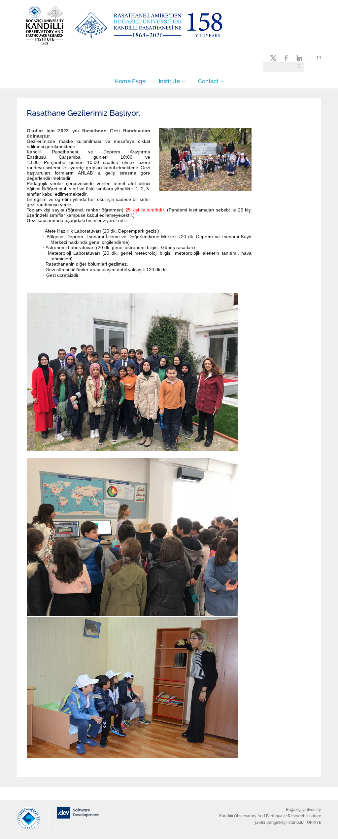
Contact (208, 81)
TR (318, 57)
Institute (169, 81)
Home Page (130, 81)
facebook (287, 58)
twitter (274, 58)
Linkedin (298, 58)
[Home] (125, 45)
